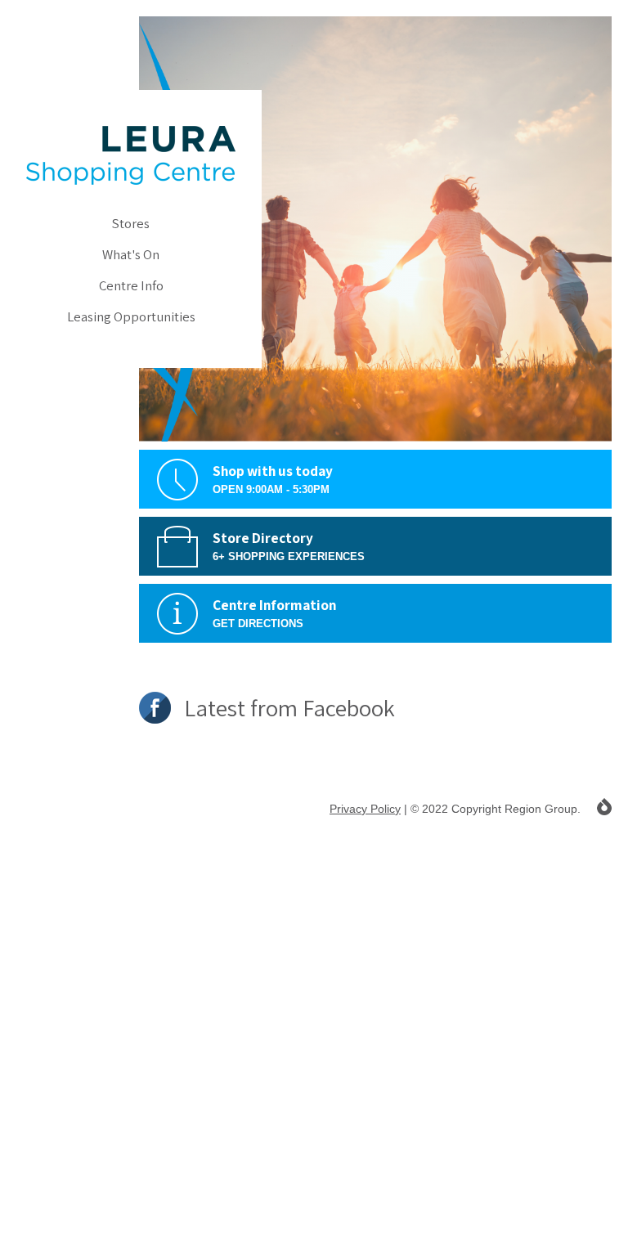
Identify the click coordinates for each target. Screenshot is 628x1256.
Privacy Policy (365, 808)
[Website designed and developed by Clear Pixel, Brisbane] (604, 806)
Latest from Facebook (287, 708)
